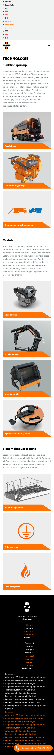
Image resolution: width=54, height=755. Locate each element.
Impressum (10, 674)
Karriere (29, 628)
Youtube (29, 652)
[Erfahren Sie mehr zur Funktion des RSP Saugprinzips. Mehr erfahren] (27, 170)
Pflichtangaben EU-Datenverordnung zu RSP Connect (25, 707)
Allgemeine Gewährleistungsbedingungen (24, 680)
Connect (8, 8)
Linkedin (29, 646)
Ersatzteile (9, 5)
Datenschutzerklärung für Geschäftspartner (25, 699)
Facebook (29, 643)
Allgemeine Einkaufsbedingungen (20, 693)
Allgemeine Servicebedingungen (20, 683)
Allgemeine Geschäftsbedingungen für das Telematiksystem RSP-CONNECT (25, 688)
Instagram (29, 649)
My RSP (8, 21)
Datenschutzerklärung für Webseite (21, 696)
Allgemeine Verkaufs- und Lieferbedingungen (26, 677)
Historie (29, 625)
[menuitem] (6, 11)
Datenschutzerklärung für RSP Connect (23, 702)
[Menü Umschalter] (49, 45)
